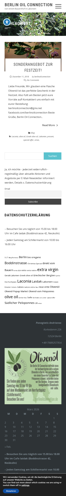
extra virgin (47, 269)
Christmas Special (34, 263)
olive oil (22, 136)
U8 (36, 303)
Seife (29, 297)
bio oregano (34, 257)
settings (25, 485)
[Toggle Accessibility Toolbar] (7, 22)
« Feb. (8, 446)
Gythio (57, 276)
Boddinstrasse (16, 263)
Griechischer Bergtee (44, 275)
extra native (32, 270)
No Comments (33, 80)
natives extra (29, 287)
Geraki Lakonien (12, 275)
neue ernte (44, 286)
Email (7, 188)
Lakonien (42, 136)
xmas (37, 140)
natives (20, 287)
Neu (36, 287)
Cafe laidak (21, 458)
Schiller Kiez (23, 298)
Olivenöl (54, 286)
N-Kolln (14, 287)
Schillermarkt (38, 469)
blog (33, 132)
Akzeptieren (11, 491)
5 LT (6, 257)
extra (23, 270)
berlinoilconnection (42, 76)
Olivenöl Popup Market (16, 291)
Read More (48, 125)
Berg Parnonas (13, 258)
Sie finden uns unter (39, 298)
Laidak (37, 281)
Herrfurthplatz (11, 282)
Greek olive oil (32, 136)
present (50, 136)
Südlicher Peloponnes (19, 303)
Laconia (15, 136)
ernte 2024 (17, 270)
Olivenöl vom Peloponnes (41, 291)
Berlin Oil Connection (29, 4)
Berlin (23, 257)
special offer (28, 140)
